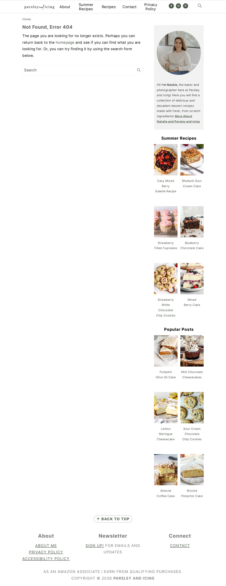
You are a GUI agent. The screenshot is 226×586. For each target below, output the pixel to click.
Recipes (109, 7)
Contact (129, 7)
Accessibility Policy (46, 559)
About (65, 7)
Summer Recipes (86, 6)
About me (46, 545)
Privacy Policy (150, 6)
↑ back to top (113, 519)
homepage (65, 42)
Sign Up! (95, 545)
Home (26, 19)
